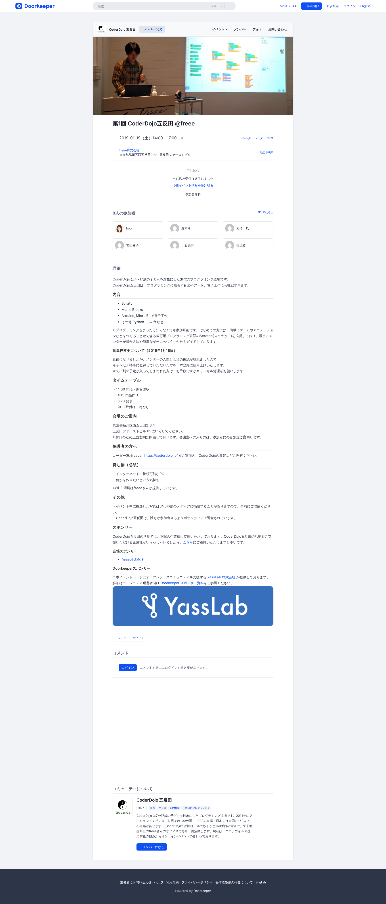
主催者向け (311, 6)
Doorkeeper (202, 891)
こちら (188, 542)
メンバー (240, 29)
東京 (152, 807)
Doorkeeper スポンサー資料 (182, 583)
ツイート (138, 638)
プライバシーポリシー (197, 882)
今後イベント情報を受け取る (193, 185)
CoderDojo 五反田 (122, 29)
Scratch (174, 807)
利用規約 (172, 882)
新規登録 (332, 6)
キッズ (162, 807)
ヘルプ (159, 882)
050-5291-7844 (284, 6)
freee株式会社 (129, 150)
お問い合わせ (277, 29)
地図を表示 (266, 152)
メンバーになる (153, 29)
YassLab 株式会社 (221, 577)
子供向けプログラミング (196, 807)
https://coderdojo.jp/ (161, 455)
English (365, 6)
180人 (141, 807)
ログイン (349, 6)
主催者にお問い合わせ (135, 882)
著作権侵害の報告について (234, 882)
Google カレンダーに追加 (257, 138)
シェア (121, 638)
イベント (218, 29)
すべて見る (265, 212)
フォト (257, 29)
